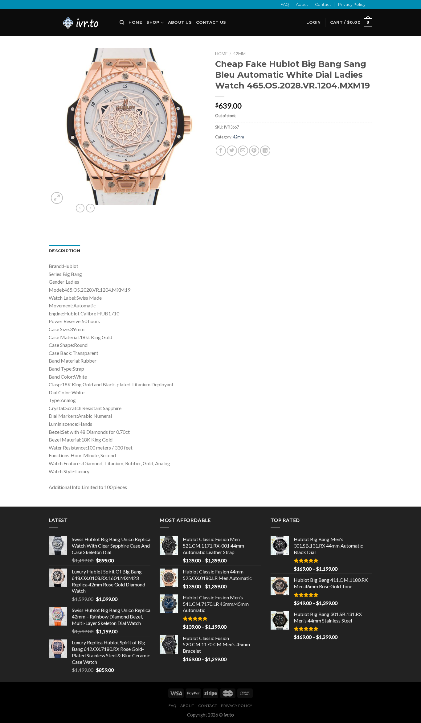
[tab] (64, 251)
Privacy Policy (352, 4)
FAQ (284, 4)
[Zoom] (57, 198)
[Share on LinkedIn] (265, 151)
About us (180, 22)
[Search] (122, 22)
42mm (239, 53)
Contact (323, 4)
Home (135, 22)
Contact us (211, 22)
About (302, 4)
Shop (152, 22)
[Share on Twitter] (232, 151)
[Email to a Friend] (243, 151)
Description (64, 251)
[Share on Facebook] (221, 151)
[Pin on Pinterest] (254, 151)
